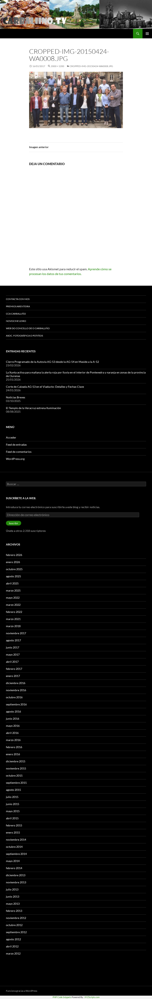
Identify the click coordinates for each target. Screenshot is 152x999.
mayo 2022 (13, 597)
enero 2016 (13, 754)
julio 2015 (12, 797)
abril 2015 (12, 818)
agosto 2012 (13, 939)
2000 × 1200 (57, 66)
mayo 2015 (13, 811)
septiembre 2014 (16, 853)
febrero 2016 (14, 747)
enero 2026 (13, 562)
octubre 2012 (14, 925)
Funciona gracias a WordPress (21, 990)
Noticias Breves (15, 397)
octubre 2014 (14, 846)
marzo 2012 (13, 953)
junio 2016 (12, 718)
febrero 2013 (14, 910)
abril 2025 (12, 583)
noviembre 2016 (16, 690)
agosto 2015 (13, 789)
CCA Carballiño (16, 313)
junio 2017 (12, 647)
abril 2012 (12, 946)
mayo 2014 (13, 861)
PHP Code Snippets (62, 997)
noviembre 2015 (16, 768)
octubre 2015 (14, 775)
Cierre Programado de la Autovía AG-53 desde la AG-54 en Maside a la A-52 (52, 361)
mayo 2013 (13, 903)
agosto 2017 (13, 640)
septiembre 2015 (16, 782)
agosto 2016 (13, 711)
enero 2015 (13, 832)
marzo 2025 (13, 590)
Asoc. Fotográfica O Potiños (24, 335)
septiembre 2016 (16, 704)
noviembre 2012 (16, 918)
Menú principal (147, 33)
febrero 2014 (14, 868)
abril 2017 (12, 661)
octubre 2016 (14, 697)
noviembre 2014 (16, 839)
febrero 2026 (14, 555)
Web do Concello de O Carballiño (28, 328)
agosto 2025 (13, 576)
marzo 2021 (13, 619)
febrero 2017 (14, 668)
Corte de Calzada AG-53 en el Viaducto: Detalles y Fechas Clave (45, 386)
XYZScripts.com (92, 997)
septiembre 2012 (16, 932)
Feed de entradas (16, 444)
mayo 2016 (13, 725)
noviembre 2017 (16, 633)
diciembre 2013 (15, 875)
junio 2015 (12, 804)
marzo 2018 (13, 626)
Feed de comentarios (18, 451)
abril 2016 (12, 732)
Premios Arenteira (18, 306)
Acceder (11, 437)
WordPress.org (15, 458)
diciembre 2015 (15, 761)
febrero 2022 (14, 611)
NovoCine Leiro (16, 320)
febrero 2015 (14, 825)
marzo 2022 (13, 604)
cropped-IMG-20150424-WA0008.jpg (91, 66)
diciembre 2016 (15, 683)
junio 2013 (12, 896)
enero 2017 (13, 676)
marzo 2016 (13, 740)
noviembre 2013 (16, 882)
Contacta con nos (17, 299)
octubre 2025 (14, 569)
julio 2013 (12, 889)
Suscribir (13, 523)
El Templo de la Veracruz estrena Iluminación (33, 408)
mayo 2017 (13, 654)
